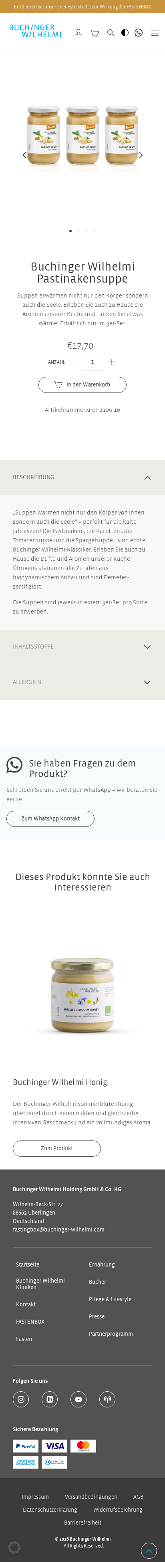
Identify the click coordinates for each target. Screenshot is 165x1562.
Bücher (97, 1282)
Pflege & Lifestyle (110, 1299)
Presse (97, 1317)
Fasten (24, 1339)
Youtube (78, 1399)
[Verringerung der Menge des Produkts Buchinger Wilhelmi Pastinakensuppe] (73, 362)
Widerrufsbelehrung (118, 1510)
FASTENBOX (30, 1322)
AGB (138, 1497)
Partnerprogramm (111, 1334)
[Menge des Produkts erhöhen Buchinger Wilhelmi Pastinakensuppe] (112, 362)
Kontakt (26, 1305)
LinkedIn (50, 1399)
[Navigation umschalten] (152, 32)
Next (141, 159)
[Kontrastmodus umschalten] (125, 32)
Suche (111, 33)
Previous (24, 159)
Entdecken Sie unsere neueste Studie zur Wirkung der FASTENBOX (82, 6)
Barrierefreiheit (82, 1523)
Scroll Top (149, 1551)
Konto (78, 33)
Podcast (107, 1399)
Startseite (27, 1265)
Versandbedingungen (91, 1497)
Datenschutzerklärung (50, 1510)
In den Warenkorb (88, 385)
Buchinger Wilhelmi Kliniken (40, 1284)
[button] (14, 1547)
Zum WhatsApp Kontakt (138, 32)
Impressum (35, 1497)
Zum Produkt (57, 1148)
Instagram (21, 1399)
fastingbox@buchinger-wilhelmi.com (59, 1230)
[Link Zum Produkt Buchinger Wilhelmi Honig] (82, 995)
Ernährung (102, 1265)
